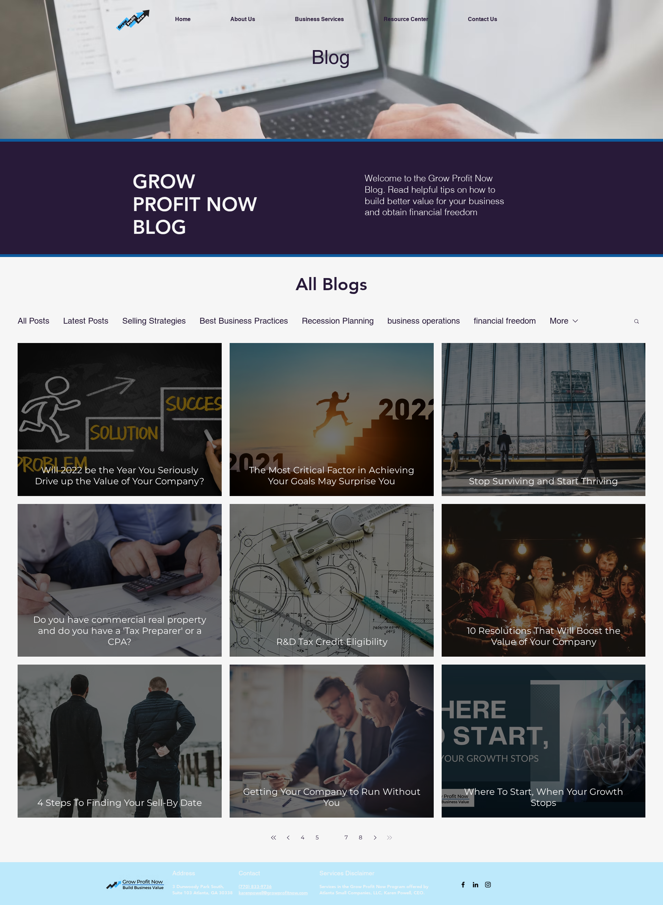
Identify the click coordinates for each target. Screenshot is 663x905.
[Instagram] (488, 884)
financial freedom (505, 320)
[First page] (273, 837)
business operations (423, 320)
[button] (636, 321)
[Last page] (389, 837)
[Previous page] (288, 837)
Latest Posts (85, 320)
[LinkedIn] (475, 884)
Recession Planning (338, 320)
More (559, 320)
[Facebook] (463, 884)
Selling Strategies (154, 320)
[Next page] (375, 837)
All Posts (33, 320)
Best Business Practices (244, 320)
